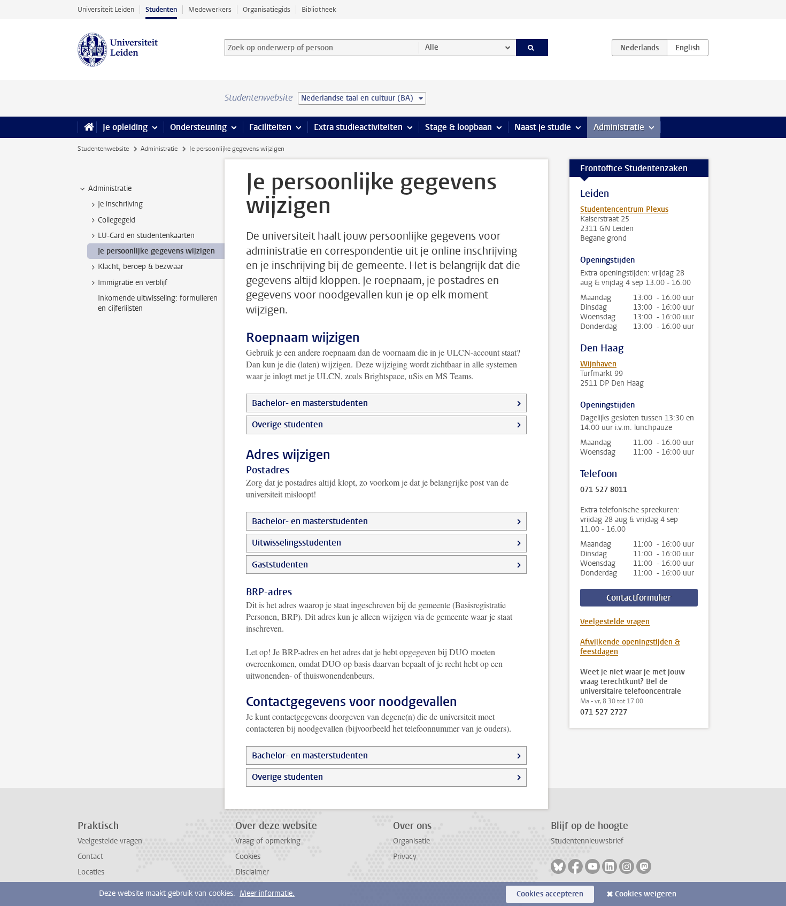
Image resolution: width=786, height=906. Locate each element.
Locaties (91, 872)
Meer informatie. (267, 893)
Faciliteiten (270, 127)
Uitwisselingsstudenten (296, 542)
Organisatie (411, 841)
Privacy (405, 856)
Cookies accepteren (550, 894)
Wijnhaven (598, 364)
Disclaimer (252, 872)
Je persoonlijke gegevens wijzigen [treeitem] (156, 251)
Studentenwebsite (103, 148)
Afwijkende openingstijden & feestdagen (630, 647)
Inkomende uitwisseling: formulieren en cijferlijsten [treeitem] (158, 303)
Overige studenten (287, 424)
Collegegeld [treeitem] (116, 220)
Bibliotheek (319, 9)
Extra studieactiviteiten (358, 127)
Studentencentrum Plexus (624, 209)
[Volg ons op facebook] (575, 866)
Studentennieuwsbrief (587, 841)
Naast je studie (542, 127)
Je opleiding (125, 127)
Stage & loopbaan (458, 127)
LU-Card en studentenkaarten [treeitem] (146, 236)
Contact (90, 856)
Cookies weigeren (645, 894)
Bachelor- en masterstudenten (310, 403)
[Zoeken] (532, 47)
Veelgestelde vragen (615, 622)
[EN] (687, 47)
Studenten (161, 9)
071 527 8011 (603, 490)
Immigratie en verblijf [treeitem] (132, 283)
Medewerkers (210, 9)
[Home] (87, 127)
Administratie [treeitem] (110, 188)
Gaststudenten (280, 564)
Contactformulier (638, 597)
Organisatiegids (266, 9)
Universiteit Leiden (106, 9)
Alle (431, 47)
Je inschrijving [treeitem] (120, 204)
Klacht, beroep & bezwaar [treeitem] (140, 267)
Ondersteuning (198, 127)
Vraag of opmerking (267, 841)
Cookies (247, 856)
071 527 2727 (603, 712)
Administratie (619, 127)
